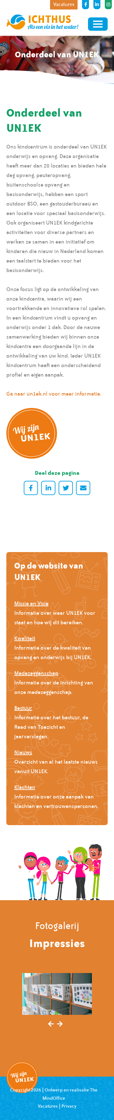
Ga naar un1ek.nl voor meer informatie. (53, 393)
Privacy (69, 1106)
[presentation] (51, 1024)
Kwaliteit (24, 638)
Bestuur (23, 707)
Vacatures (48, 1106)
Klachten (24, 787)
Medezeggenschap (36, 673)
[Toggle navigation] (98, 24)
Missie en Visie (31, 603)
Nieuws (23, 752)
